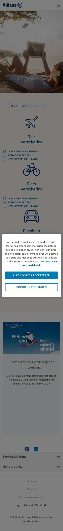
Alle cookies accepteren (31, 275)
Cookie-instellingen (31, 287)
